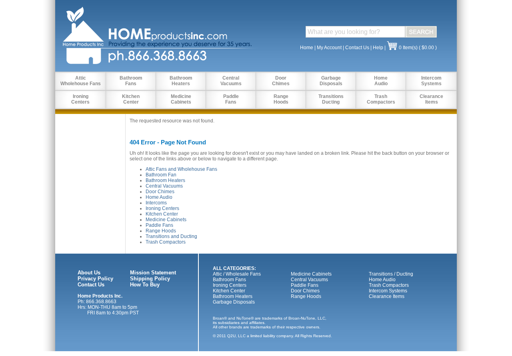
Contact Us (357, 47)
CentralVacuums (231, 80)
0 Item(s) (408, 47)
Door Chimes (160, 191)
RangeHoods (281, 99)
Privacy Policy (95, 279)
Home (306, 47)
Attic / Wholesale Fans (237, 274)
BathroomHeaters (181, 80)
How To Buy (145, 285)
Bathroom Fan (161, 175)
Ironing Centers (162, 208)
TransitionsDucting (331, 99)
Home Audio (159, 197)
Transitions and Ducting (171, 236)
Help (378, 47)
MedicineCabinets (181, 99)
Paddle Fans (159, 225)
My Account (329, 47)
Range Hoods (161, 231)
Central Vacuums (164, 186)
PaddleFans (231, 99)
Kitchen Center (162, 214)
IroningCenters (80, 99)
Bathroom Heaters (165, 180)
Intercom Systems (388, 291)
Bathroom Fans (229, 279)
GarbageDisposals (331, 80)
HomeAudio (381, 80)
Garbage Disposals (234, 302)
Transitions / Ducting (391, 274)
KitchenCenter (131, 99)
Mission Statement (153, 273)
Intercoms (156, 203)
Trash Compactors (166, 242)
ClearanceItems (431, 99)
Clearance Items (386, 296)
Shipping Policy (150, 279)
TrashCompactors (381, 99)
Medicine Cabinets (166, 219)
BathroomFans (131, 80)
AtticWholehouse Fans (80, 80)
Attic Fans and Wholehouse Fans (181, 169)
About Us (89, 273)
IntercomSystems (431, 80)
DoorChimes (281, 80)
